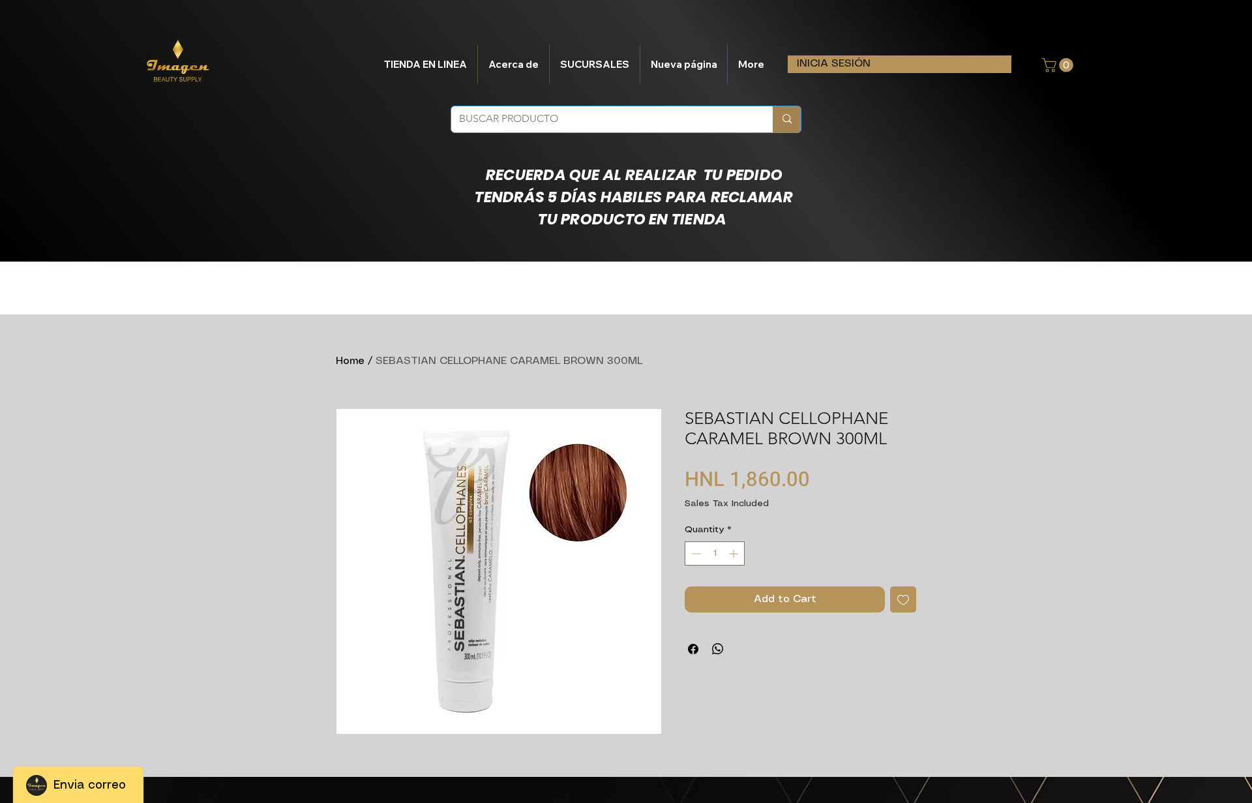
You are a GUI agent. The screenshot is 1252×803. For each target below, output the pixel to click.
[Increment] (734, 553)
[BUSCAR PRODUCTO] (787, 119)
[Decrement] (695, 553)
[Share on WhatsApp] (718, 649)
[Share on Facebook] (693, 649)
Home (350, 361)
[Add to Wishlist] (903, 599)
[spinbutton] (714, 553)
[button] (1059, 65)
